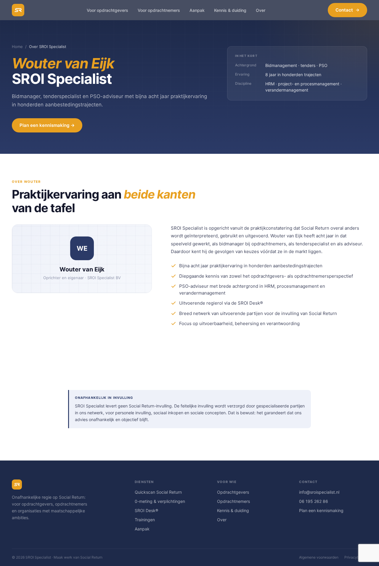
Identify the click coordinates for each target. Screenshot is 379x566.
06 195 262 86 (313, 501)
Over (222, 519)
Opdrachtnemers (233, 501)
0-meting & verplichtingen (160, 501)
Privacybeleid (355, 557)
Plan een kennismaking (321, 510)
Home (17, 46)
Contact (344, 10)
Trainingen (145, 519)
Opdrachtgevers (233, 492)
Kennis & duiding (233, 510)
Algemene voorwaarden (318, 557)
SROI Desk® (146, 510)
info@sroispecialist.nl (319, 492)
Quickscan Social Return (158, 492)
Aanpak (142, 528)
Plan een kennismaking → (47, 125)
